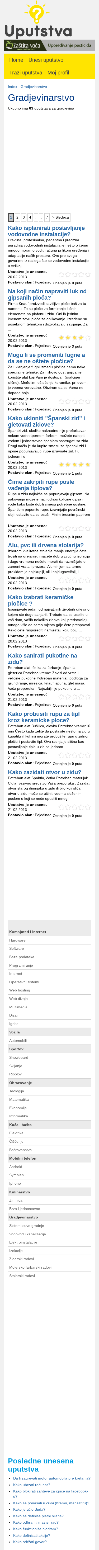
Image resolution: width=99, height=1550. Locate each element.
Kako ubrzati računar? (31, 1485)
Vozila (14, 1032)
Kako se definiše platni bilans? (38, 1516)
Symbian (16, 1175)
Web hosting (19, 990)
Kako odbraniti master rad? (36, 1522)
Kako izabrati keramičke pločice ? (40, 600)
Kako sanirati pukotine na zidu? (42, 658)
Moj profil (58, 72)
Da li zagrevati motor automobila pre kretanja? (52, 1478)
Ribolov (15, 1074)
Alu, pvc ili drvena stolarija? (46, 545)
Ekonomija (18, 1108)
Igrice (13, 1024)
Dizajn (14, 1015)
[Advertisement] (49, 160)
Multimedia (18, 1007)
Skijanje (15, 1066)
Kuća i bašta (20, 1125)
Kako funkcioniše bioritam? (35, 1529)
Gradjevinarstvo (34, 86)
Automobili (18, 1040)
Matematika (19, 1099)
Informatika (18, 1116)
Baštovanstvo (20, 1150)
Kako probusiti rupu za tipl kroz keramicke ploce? (44, 717)
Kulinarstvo (19, 1192)
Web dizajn (18, 998)
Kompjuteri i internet (27, 932)
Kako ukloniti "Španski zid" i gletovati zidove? (46, 421)
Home (16, 60)
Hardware (17, 940)
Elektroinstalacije (23, 1242)
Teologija (16, 1091)
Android (15, 1167)
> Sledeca (60, 217)
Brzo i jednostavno (24, 1209)
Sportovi (17, 1049)
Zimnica (15, 1200)
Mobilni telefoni (23, 1158)
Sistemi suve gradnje (26, 1225)
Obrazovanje (20, 1083)
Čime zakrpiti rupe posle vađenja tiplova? (41, 485)
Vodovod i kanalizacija (27, 1234)
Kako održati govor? (30, 1542)
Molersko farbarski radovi (30, 1267)
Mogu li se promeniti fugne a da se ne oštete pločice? (46, 358)
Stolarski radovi (22, 1276)
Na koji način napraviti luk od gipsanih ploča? (47, 294)
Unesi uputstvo (46, 60)
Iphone (15, 1183)
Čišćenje (16, 1141)
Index (12, 86)
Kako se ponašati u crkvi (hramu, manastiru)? (51, 1503)
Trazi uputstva (25, 72)
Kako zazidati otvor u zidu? (44, 772)
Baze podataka (21, 957)
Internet (15, 973)
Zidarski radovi (21, 1259)
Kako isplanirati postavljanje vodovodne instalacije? (46, 231)
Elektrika (16, 1133)
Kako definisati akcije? (31, 1535)
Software (16, 948)
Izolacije (16, 1251)
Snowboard (18, 1057)
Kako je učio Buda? (29, 1509)
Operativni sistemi (24, 982)
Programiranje (21, 965)
